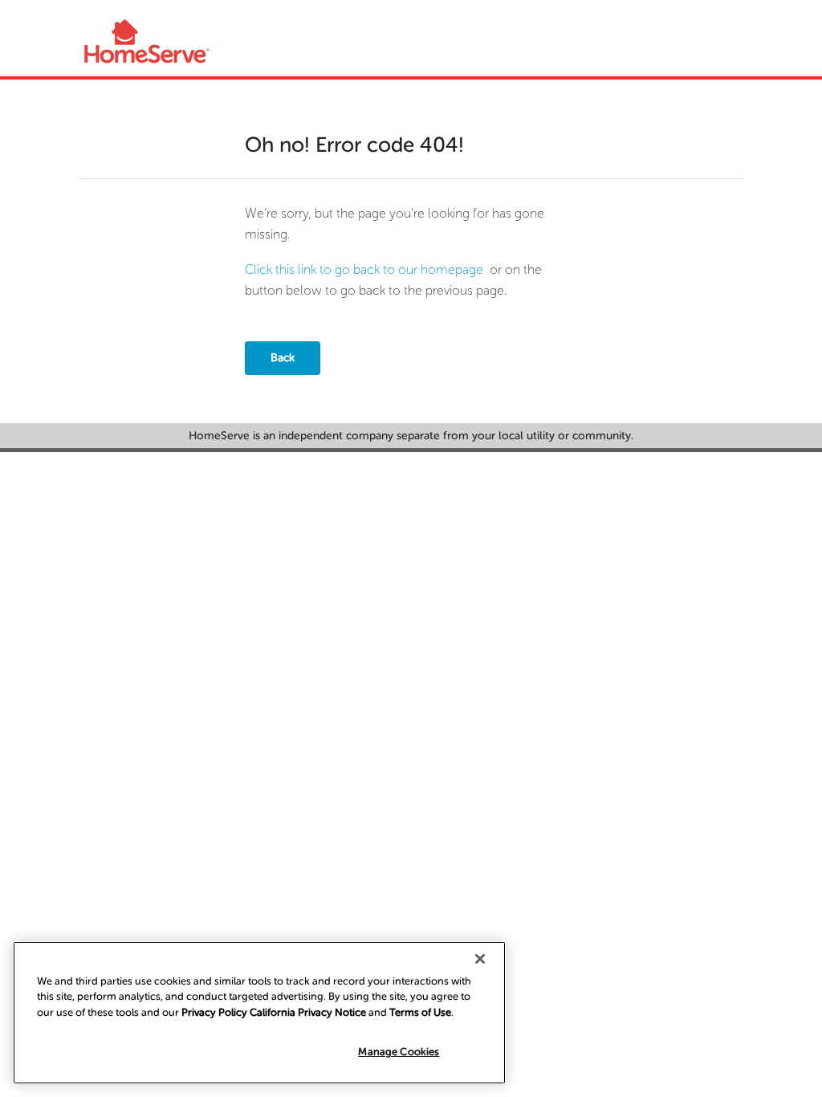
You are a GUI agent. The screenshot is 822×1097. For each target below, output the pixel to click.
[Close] (480, 959)
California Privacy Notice (308, 1012)
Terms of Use (420, 1012)
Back (283, 358)
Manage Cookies (398, 1052)
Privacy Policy (214, 1012)
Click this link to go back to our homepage (364, 269)
